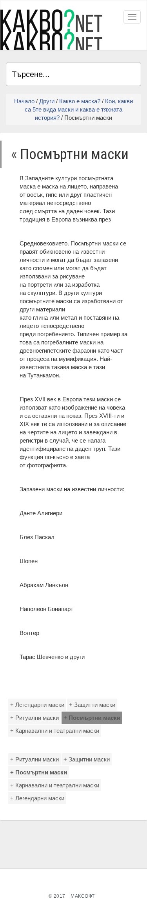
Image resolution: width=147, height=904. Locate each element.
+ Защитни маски (92, 704)
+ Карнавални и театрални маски (54, 730)
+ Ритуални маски (34, 717)
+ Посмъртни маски (92, 717)
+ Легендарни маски (37, 704)
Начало (24, 101)
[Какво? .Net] (51, 29)
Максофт (83, 896)
